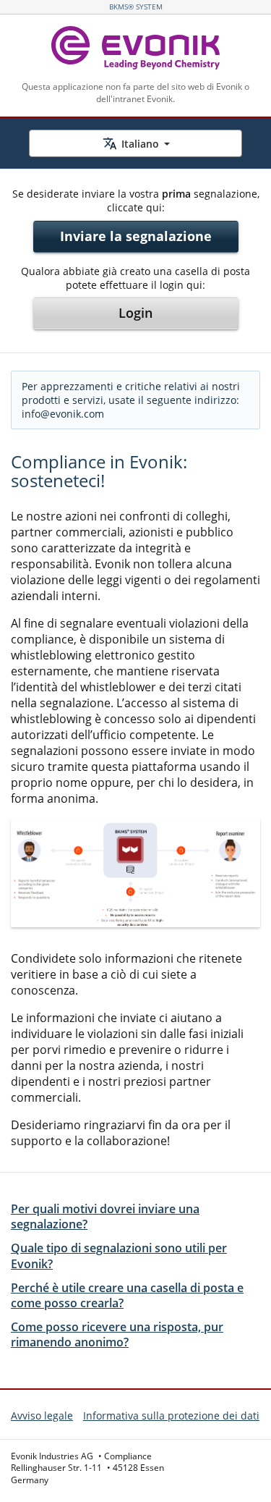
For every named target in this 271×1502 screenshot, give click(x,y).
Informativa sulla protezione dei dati (171, 1415)
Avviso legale (42, 1415)
